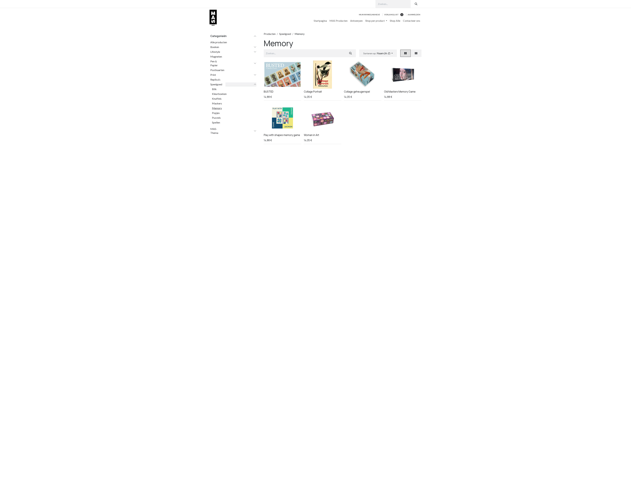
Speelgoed (216, 84)
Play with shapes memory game (282, 135)
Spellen (216, 122)
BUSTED (268, 91)
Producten (270, 33)
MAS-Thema (214, 130)
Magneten (216, 56)
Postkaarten (217, 70)
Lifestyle (215, 51)
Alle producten (218, 42)
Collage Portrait (313, 91)
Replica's (215, 79)
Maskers (217, 103)
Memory (217, 108)
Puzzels (216, 117)
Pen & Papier (214, 63)
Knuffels (217, 98)
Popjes (216, 112)
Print (213, 74)
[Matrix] (405, 53)
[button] (378, 53)
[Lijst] (416, 53)
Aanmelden (414, 14)
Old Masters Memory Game (400, 91)
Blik (214, 89)
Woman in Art (311, 135)
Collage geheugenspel (357, 91)
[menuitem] (320, 20)
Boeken (214, 47)
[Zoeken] (416, 4)
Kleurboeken (219, 93)
